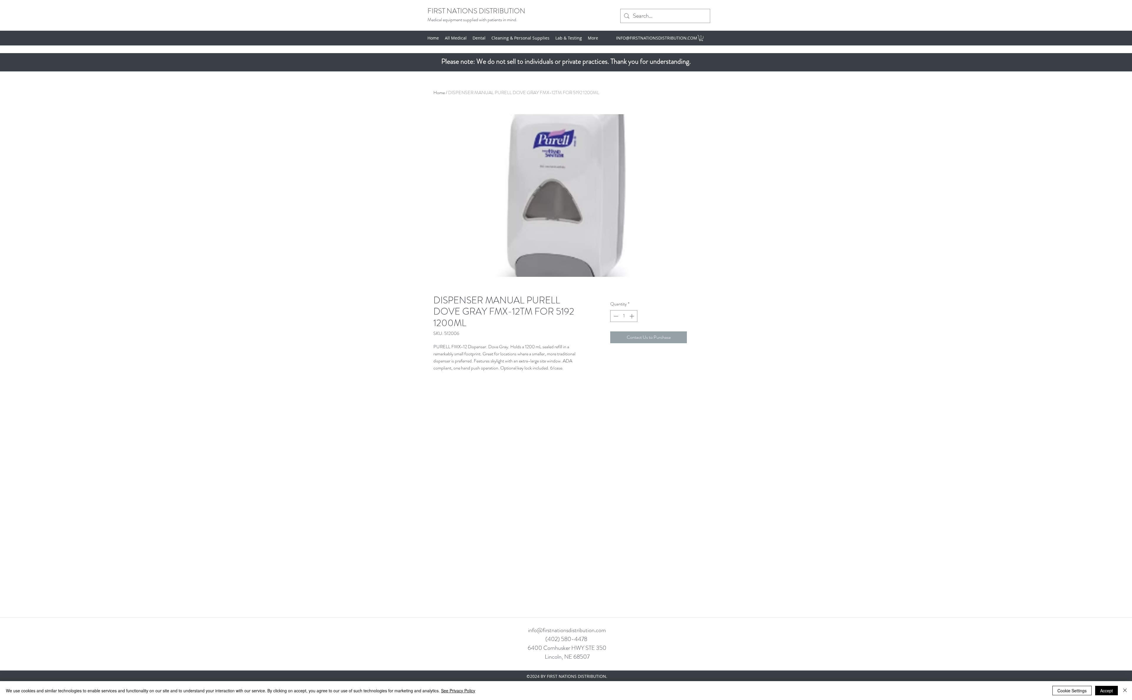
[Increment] (632, 316)
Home (439, 92)
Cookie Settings (1072, 691)
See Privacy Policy (458, 691)
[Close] (1124, 690)
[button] (701, 38)
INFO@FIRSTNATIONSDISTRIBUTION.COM (656, 38)
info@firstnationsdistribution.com (567, 630)
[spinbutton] (623, 316)
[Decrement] (615, 316)
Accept (1106, 691)
